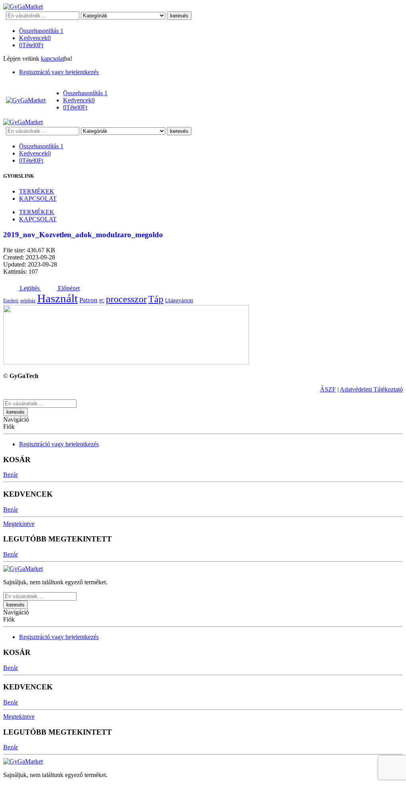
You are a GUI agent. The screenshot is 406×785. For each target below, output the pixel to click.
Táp (155, 299)
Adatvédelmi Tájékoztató (371, 389)
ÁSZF (328, 389)
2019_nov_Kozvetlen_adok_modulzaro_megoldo (83, 234)
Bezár (10, 474)
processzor (126, 299)
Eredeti (11, 300)
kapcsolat (52, 58)
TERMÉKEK (36, 191)
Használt (57, 298)
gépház (28, 300)
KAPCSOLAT (38, 198)
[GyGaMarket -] (23, 6)
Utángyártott (179, 300)
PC (101, 301)
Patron (88, 300)
